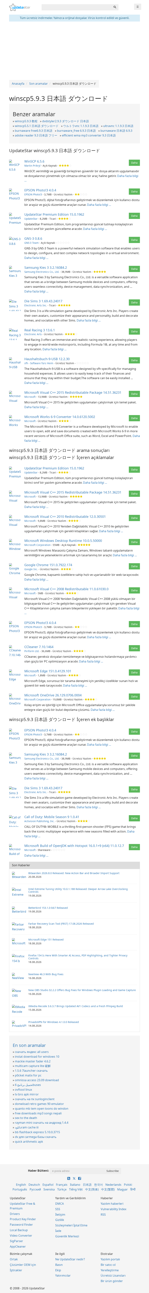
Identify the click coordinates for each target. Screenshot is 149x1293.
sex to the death (26, 1118)
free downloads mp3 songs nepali (38, 1113)
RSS (103, 1215)
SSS (57, 1209)
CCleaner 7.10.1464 (38, 647)
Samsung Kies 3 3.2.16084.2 (45, 267)
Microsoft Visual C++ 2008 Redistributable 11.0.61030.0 (66, 589)
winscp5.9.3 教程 (26, 121)
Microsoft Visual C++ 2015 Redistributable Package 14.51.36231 (72, 392)
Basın (59, 1265)
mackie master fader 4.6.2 (33, 1061)
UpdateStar (31, 218)
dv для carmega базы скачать (36, 1137)
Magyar (122, 1189)
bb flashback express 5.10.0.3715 (37, 1132)
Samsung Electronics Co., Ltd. (41, 271)
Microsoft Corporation (37, 545)
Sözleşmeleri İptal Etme (71, 1225)
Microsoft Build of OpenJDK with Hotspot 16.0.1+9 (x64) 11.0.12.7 (74, 845)
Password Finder (21, 1225)
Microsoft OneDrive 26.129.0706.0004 (53, 695)
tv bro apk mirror (27, 1094)
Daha (134, 162)
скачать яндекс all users (32, 1052)
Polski (128, 1185)
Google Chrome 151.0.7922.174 (48, 565)
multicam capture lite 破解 (33, 1066)
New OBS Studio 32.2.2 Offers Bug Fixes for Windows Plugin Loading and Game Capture (82, 990)
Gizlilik (59, 1220)
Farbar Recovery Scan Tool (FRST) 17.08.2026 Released (61, 923)
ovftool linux (23, 1090)
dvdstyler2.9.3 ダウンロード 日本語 (65, 121)
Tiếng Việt (76, 1189)
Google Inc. (31, 569)
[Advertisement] (74, 50)
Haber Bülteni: (38, 1171)
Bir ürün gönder (112, 1281)
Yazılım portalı (110, 1259)
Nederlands (113, 1185)
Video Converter (21, 1236)
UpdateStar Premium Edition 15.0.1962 (54, 214)
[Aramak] (114, 7)
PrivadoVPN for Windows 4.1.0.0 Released (53, 1022)
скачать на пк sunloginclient (35, 1099)
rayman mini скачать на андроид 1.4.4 (41, 1123)
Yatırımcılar (63, 1275)
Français (61, 1185)
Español (48, 1185)
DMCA (59, 1204)
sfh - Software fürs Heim (38, 363)
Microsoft (30, 396)
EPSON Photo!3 (33, 194)
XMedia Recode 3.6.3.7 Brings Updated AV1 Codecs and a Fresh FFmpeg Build (75, 1006)
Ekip (58, 1270)
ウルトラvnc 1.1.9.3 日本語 (80, 126)
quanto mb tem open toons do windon (41, 1109)
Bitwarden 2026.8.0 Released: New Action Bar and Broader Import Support (73, 873)
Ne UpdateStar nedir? (70, 1259)
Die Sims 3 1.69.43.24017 (43, 301)
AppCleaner (18, 1246)
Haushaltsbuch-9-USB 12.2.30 (47, 359)
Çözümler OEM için (23, 1265)
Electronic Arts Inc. (35, 305)
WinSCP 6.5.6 (34, 161)
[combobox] (76, 7)
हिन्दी (133, 1189)
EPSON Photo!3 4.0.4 (40, 190)
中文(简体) (92, 1189)
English (21, 1185)
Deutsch (34, 1185)
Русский (35, 1189)
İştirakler (16, 1270)
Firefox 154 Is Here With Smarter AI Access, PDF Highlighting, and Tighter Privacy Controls (77, 957)
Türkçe (62, 1189)
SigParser (16, 1241)
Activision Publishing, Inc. (39, 821)
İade (58, 1231)
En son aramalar (29, 1045)
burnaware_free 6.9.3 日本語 (76, 131)
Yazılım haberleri (112, 1204)
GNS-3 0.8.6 (33, 238)
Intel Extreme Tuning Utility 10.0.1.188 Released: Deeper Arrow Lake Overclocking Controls (78, 890)
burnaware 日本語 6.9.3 (116, 131)
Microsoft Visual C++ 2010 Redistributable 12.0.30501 (65, 516)
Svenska (49, 1189)
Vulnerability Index (113, 1209)
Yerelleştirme (110, 1270)
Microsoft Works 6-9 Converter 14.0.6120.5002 (59, 417)
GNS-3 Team (31, 242)
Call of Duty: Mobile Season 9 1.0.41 (51, 817)
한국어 (98, 1185)
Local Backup (19, 1230)
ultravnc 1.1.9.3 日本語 (118, 126)
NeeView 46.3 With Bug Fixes (45, 974)
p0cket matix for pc (28, 1075)
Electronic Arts (33, 334)
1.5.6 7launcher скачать (31, 1071)
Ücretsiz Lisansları (113, 1275)
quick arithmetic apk (29, 1142)
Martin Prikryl (32, 165)
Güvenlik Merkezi (67, 1236)
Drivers (15, 1214)
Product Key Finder (23, 1219)
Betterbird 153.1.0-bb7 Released (48, 907)
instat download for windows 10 (37, 1057)
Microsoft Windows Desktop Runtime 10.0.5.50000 (63, 540)
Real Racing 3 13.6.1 (39, 330)
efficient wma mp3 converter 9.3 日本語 (89, 135)
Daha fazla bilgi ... (99, 205)
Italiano (75, 1185)
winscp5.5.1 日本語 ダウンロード (37, 126)
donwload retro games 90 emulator (39, 1104)
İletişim (60, 1215)
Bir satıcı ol (108, 1265)
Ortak (14, 1259)
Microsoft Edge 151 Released (46, 939)
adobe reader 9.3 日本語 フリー (36, 135)
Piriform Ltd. (31, 651)
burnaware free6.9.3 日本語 (33, 131)
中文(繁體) (108, 1189)
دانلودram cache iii (27, 1127)
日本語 (87, 1185)
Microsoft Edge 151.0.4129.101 (47, 671)
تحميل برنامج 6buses (28, 1085)
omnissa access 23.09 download (37, 1080)
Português (20, 1189)
